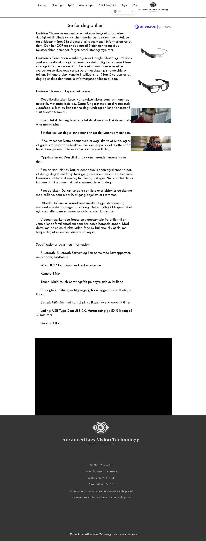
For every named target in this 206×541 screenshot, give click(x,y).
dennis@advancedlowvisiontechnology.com (107, 491)
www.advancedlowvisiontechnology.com (108, 497)
